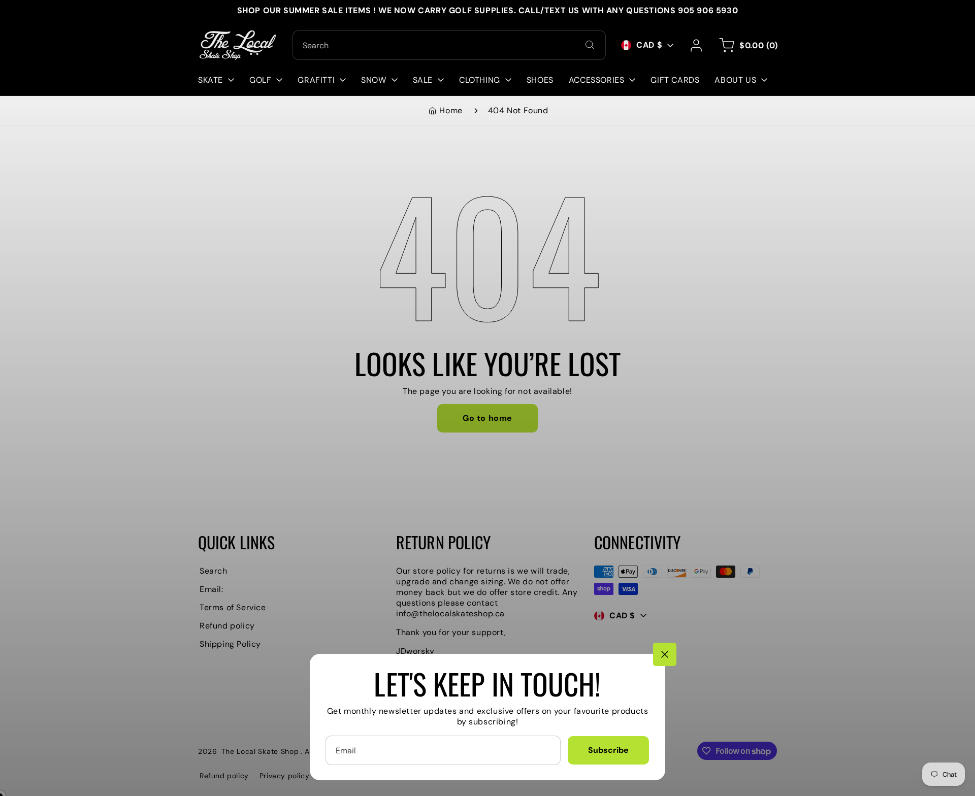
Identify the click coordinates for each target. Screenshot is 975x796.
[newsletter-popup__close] (664, 654)
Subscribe (608, 750)
